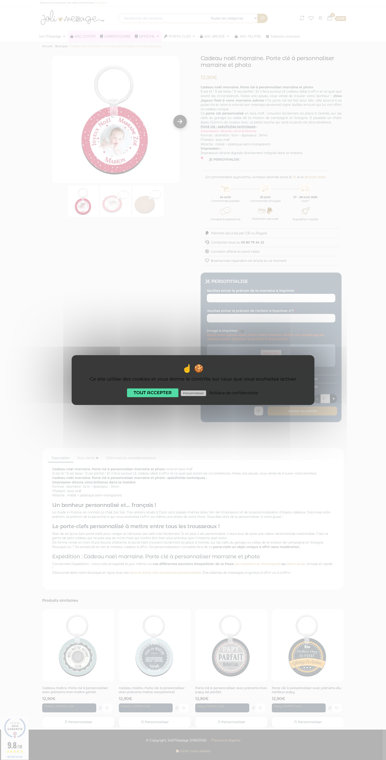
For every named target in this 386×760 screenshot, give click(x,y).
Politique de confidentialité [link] (233, 393)
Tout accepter (153, 392)
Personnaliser (193, 393)
